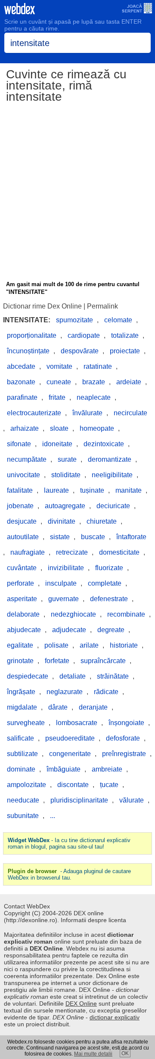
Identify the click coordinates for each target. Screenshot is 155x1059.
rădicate (106, 691)
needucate (23, 800)
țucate (109, 784)
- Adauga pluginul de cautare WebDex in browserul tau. (69, 874)
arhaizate (24, 428)
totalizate (125, 335)
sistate (60, 536)
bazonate (21, 382)
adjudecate (69, 629)
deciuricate (113, 505)
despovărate (80, 351)
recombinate (126, 614)
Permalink (102, 306)
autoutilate (23, 536)
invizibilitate (66, 567)
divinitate (61, 521)
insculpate (61, 583)
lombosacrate (76, 722)
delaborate (23, 614)
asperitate (22, 598)
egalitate (20, 645)
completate (104, 583)
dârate (58, 707)
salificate (20, 738)
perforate (20, 583)
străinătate (113, 676)
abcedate (21, 366)
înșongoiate (126, 722)
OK (125, 1053)
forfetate (57, 660)
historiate (124, 645)
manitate (128, 490)
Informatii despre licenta (93, 920)
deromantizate (109, 459)
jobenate (20, 505)
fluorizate (109, 567)
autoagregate (65, 505)
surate (67, 459)
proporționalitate (31, 335)
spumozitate (74, 320)
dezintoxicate (104, 444)
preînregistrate (124, 753)
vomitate (59, 366)
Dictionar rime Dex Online (42, 306)
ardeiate (128, 382)
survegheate (26, 722)
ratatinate (98, 366)
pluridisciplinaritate (79, 800)
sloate (59, 428)
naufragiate (27, 552)
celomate (118, 320)
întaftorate (131, 536)
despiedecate (27, 676)
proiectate (125, 351)
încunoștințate (28, 351)
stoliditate (66, 475)
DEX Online (81, 1003)
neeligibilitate (112, 475)
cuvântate (22, 567)
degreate (110, 629)
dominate (21, 769)
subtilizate (22, 753)
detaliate (72, 676)
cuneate (58, 382)
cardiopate (84, 335)
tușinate (92, 490)
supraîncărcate (103, 660)
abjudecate (24, 629)
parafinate (22, 397)
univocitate (23, 475)
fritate (57, 397)
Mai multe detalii (93, 1054)
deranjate (93, 707)
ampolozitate (26, 784)
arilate (89, 645)
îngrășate (21, 691)
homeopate (97, 428)
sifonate (19, 444)
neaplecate (94, 397)
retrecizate (72, 552)
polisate (56, 645)
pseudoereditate (70, 738)
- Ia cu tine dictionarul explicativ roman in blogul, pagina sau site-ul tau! (69, 843)
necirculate (130, 413)
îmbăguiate (63, 769)
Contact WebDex (27, 906)
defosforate (123, 738)
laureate (56, 490)
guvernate (63, 598)
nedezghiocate (73, 614)
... (52, 815)
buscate (93, 536)
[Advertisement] (77, 193)
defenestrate (109, 598)
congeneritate (70, 753)
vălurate (131, 800)
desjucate (22, 521)
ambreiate (107, 769)
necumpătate (26, 459)
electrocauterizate (34, 413)
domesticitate (119, 552)
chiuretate (102, 521)
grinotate (20, 660)
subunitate (23, 815)
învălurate (87, 413)
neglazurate (64, 691)
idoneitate (57, 444)
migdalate (22, 707)
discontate (73, 784)
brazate (93, 382)
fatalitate (20, 490)
